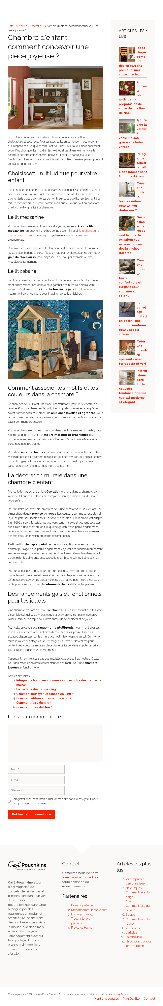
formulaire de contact (77, 877)
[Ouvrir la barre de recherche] (145, 6)
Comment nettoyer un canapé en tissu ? (44, 693)
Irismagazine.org (82, 914)
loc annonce (134, 928)
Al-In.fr (130, 901)
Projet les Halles (81, 927)
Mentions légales (106, 998)
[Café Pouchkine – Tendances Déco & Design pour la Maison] (16, 6)
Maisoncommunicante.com (89, 910)
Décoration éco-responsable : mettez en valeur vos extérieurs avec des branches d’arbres (132, 235)
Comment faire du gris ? (33, 702)
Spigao (130, 914)
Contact (149, 998)
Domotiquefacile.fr (83, 905)
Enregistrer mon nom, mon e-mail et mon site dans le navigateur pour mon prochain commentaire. (55, 801)
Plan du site (131, 998)
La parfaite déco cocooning (36, 689)
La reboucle (134, 937)
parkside (131, 932)
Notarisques (134, 888)
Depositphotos (119, 994)
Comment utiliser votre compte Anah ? (43, 698)
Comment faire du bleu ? (34, 707)
